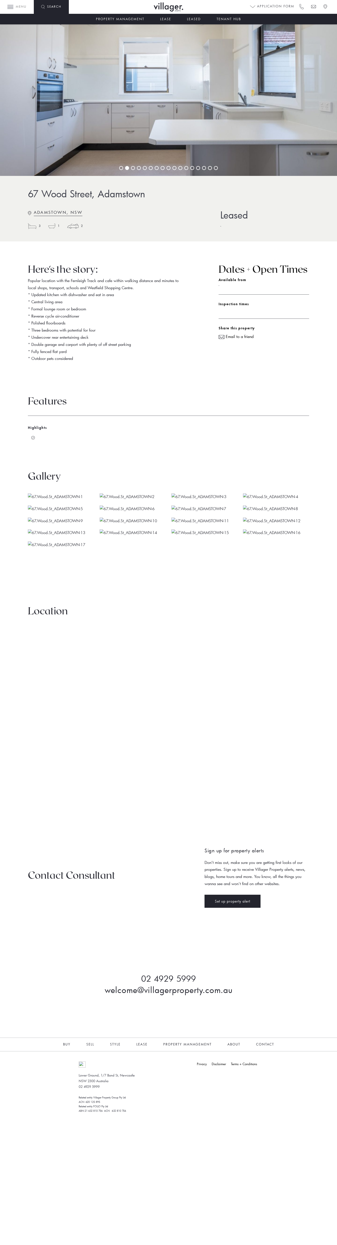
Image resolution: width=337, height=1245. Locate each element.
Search (54, 6)
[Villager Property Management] (183, 7)
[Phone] (301, 6)
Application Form (275, 6)
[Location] (325, 6)
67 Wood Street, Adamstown (86, 193)
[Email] (313, 6)
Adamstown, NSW (58, 212)
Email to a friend (239, 336)
